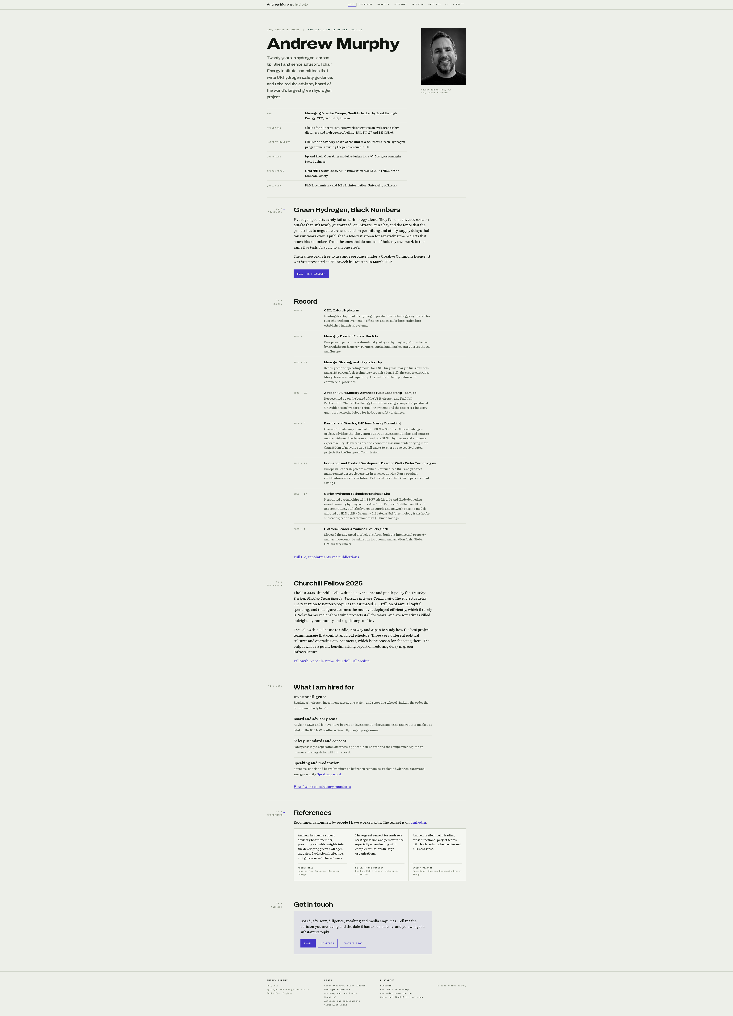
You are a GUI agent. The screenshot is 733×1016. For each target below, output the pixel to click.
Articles (434, 4)
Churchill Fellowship (394, 989)
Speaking (417, 4)
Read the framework (311, 273)
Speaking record (329, 774)
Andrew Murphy (288, 4)
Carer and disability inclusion (401, 997)
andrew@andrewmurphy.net (396, 993)
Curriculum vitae (335, 1004)
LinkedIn (418, 822)
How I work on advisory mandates (322, 786)
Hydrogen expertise (337, 989)
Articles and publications (342, 1000)
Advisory (400, 4)
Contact (458, 4)
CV (446, 4)
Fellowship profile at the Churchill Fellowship (332, 661)
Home (351, 4)
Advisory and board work (340, 993)
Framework (366, 4)
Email (308, 943)
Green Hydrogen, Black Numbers (345, 985)
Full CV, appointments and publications (326, 557)
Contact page (353, 943)
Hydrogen (383, 4)
